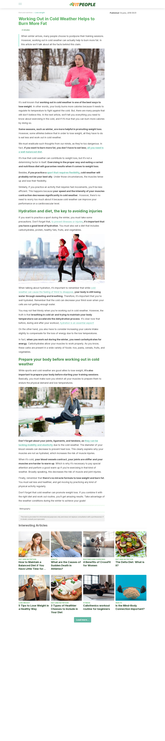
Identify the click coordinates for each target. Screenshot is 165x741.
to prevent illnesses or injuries (67, 221)
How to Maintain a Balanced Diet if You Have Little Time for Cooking (31, 565)
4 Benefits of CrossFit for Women (97, 564)
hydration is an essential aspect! (77, 323)
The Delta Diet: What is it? (130, 564)
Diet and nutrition (26, 13)
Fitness (86, 603)
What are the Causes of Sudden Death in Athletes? (66, 565)
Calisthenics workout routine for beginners (96, 607)
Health (54, 559)
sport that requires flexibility (63, 172)
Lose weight (40, 13)
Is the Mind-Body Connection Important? (130, 607)
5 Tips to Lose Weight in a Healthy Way (34, 607)
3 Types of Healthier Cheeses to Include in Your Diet (64, 609)
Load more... (82, 619)
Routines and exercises (94, 559)
